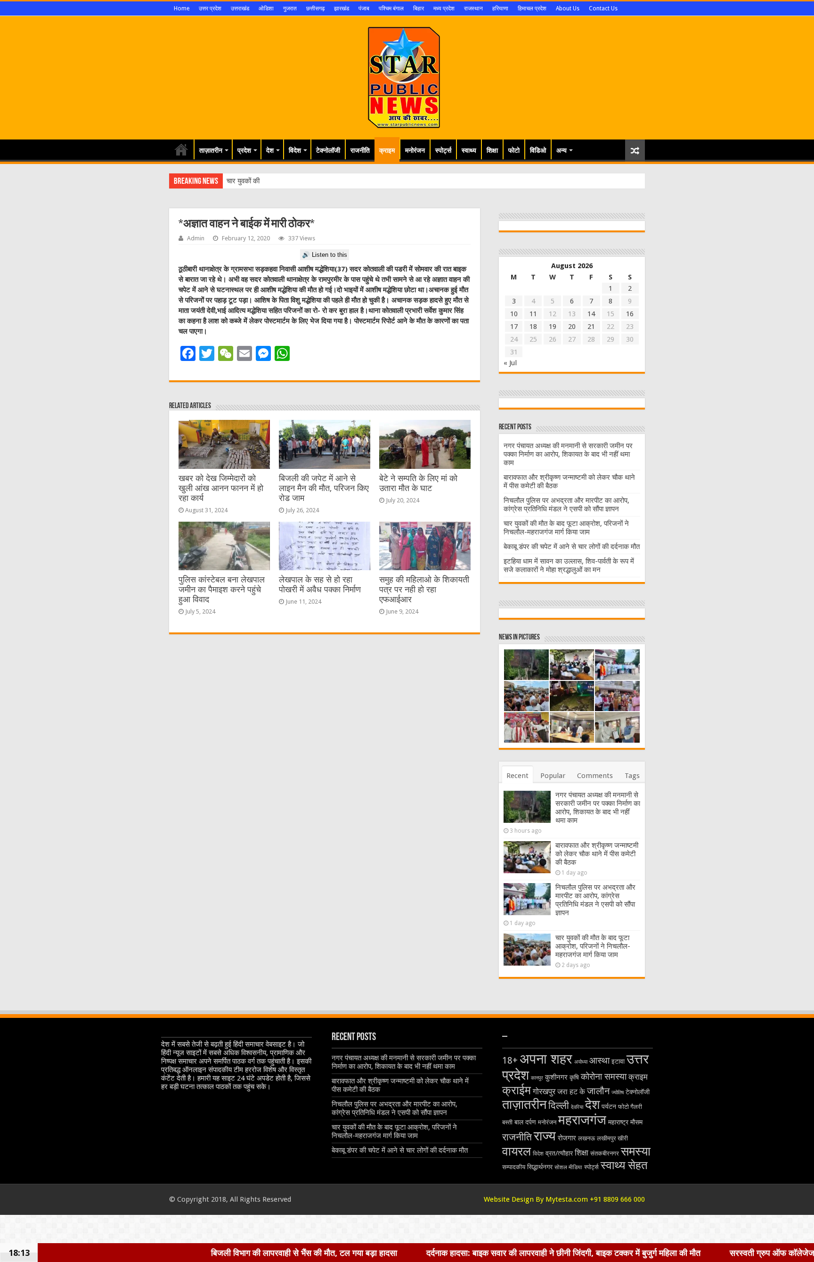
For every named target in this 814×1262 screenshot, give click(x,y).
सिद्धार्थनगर (540, 1167)
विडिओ (538, 150)
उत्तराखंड (240, 8)
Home (181, 8)
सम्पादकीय (513, 1167)
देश (270, 150)
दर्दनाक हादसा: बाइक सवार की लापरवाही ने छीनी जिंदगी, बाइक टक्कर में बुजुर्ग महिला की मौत (452, 1252)
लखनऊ (586, 1138)
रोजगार (567, 1138)
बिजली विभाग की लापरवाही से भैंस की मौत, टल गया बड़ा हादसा (193, 1252)
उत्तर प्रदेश (210, 8)
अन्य (561, 150)
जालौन (598, 1091)
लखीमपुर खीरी (612, 1138)
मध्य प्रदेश (444, 8)
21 (591, 326)
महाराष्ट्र (618, 1122)
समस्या (636, 1151)
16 (630, 314)
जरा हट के (571, 1091)
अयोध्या (580, 1062)
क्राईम (516, 1090)
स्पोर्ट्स (443, 150)
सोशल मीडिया (568, 1167)
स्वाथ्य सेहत (624, 1165)
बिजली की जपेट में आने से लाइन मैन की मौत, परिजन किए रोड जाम (324, 488)
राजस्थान (473, 8)
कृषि (574, 1077)
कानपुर (537, 1078)
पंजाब (363, 8)
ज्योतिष (617, 1093)
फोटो (514, 150)
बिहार (418, 8)
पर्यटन (609, 1106)
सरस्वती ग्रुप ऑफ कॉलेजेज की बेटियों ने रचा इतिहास (698, 1252)
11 (533, 314)
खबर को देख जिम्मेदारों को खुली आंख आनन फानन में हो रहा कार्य (221, 488)
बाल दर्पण (525, 1122)
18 (533, 326)
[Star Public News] (407, 76)
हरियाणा (500, 8)
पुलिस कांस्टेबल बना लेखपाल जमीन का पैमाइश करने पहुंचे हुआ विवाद (222, 589)
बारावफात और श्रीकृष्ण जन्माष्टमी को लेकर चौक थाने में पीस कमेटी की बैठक (596, 854)
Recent (517, 775)
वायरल (516, 1151)
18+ (510, 1060)
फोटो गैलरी (630, 1106)
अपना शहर (546, 1059)
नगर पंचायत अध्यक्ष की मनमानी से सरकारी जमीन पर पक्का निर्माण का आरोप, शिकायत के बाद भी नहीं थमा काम (568, 454)
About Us (567, 8)
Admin (195, 238)
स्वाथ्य (469, 150)
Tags (632, 775)
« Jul (510, 363)
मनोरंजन (415, 150)
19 (552, 326)
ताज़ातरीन (210, 150)
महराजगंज (582, 1120)
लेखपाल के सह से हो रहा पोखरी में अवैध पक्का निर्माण (320, 584)
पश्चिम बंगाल (391, 8)
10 (514, 314)
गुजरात (290, 8)
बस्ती (507, 1122)
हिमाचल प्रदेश (532, 8)
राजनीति (360, 150)
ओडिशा (266, 8)
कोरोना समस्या (604, 1077)
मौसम (636, 1122)
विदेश (295, 150)
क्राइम (387, 150)
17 (514, 326)
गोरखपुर (544, 1091)
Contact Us (603, 8)
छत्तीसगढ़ (315, 8)
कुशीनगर (556, 1077)
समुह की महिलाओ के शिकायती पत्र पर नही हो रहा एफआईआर (424, 589)
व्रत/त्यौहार (559, 1153)
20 (572, 326)
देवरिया (577, 1107)
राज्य (545, 1136)
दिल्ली (558, 1105)
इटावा (618, 1061)
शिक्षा (492, 150)
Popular (552, 775)
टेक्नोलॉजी (328, 150)
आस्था (599, 1060)
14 (591, 314)
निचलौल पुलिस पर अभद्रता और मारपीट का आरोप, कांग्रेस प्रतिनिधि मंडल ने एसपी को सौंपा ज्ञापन (566, 504)
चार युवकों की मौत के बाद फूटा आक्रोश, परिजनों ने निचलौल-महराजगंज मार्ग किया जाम (566, 527)
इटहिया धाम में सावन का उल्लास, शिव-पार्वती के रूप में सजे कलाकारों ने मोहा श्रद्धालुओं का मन (569, 565)
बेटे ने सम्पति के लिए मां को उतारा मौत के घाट (418, 483)
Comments (595, 775)
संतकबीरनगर (604, 1153)
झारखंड (341, 8)
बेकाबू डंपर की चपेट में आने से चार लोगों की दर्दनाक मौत (572, 546)
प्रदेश (244, 150)
